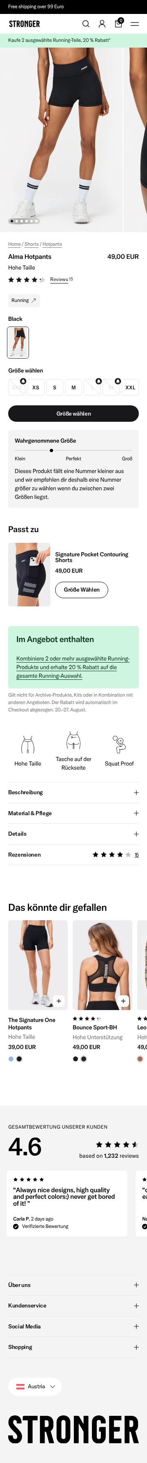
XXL (130, 387)
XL (111, 387)
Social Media (24, 1326)
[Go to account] (102, 24)
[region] (73, 995)
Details (17, 833)
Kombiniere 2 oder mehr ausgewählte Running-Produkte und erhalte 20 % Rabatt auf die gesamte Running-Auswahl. (73, 667)
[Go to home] (24, 24)
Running (20, 300)
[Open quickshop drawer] (59, 1001)
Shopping (20, 1347)
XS (35, 387)
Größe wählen (82, 589)
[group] (38, 995)
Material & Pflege (30, 813)
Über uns (19, 1285)
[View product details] (38, 1036)
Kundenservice (27, 1305)
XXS (17, 387)
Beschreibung (25, 792)
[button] (73, 280)
